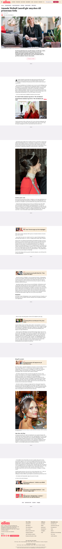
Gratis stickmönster (15, 5)
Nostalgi (22, 5)
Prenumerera (49, 1)
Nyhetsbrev (28, 523)
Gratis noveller (27, 5)
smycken (34, 502)
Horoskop (40, 1)
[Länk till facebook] (2, 536)
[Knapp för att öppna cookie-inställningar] (60, 2)
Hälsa (42, 525)
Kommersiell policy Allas (31, 536)
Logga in (56, 1)
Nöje (42, 532)
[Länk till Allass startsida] (6, 2)
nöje (23, 502)
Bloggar (36, 1)
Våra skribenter (29, 527)
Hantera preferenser (30, 530)
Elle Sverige (16, 541)
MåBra (32, 541)
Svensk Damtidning (24, 541)
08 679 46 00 (43, 547)
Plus (44, 1)
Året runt (53, 534)
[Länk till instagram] (4, 536)
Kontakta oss (53, 523)
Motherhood (38, 541)
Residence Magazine (44, 541)
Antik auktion (54, 536)
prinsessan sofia (28, 502)
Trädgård (18, 1)
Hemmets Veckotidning (56, 532)
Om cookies (28, 529)
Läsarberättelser (8, 5)
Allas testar (34, 5)
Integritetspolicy (29, 532)
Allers (52, 530)
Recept (34, 541)
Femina (29, 541)
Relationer (23, 1)
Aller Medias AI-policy (30, 534)
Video (32, 1)
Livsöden (13, 1)
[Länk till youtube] (6, 536)
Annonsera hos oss (55, 525)
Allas (52, 529)
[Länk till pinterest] (8, 536)
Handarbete (28, 1)
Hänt (19, 541)
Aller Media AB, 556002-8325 (26, 547)
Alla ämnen (28, 525)
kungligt (38, 502)
